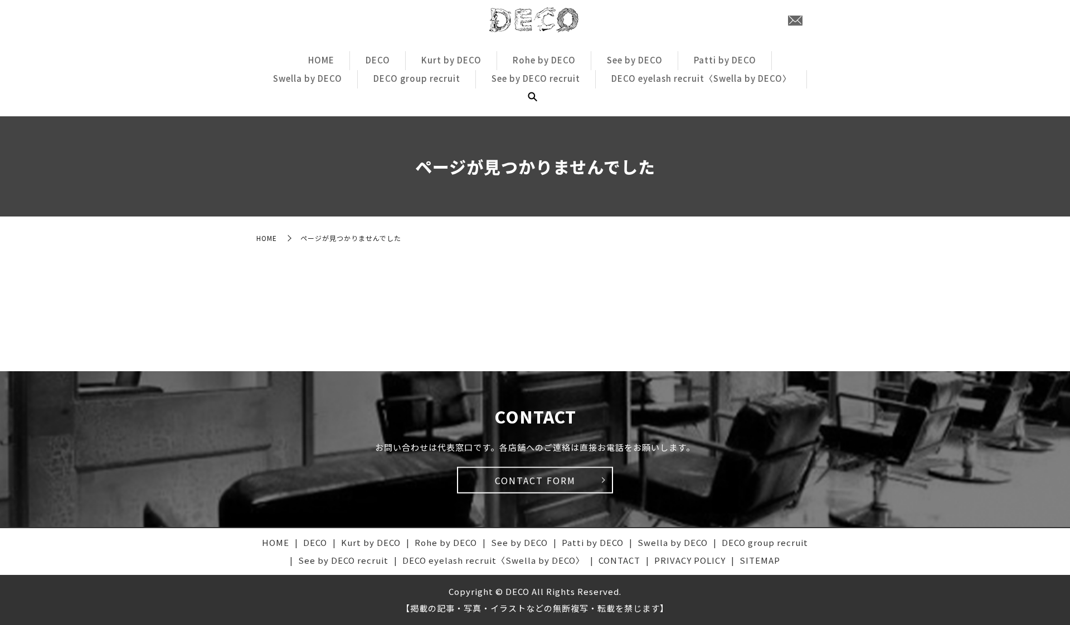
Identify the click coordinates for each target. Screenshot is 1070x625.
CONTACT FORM (535, 480)
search (532, 96)
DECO (378, 60)
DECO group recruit (416, 78)
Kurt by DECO (451, 60)
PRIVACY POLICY (690, 560)
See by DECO (635, 60)
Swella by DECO (307, 78)
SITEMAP (760, 560)
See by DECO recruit (536, 78)
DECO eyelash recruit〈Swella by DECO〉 (701, 78)
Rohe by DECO (544, 60)
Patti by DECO (725, 60)
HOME (321, 60)
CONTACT (619, 560)
